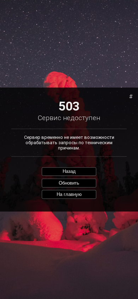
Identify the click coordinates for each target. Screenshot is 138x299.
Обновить (69, 183)
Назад (69, 171)
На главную (69, 194)
